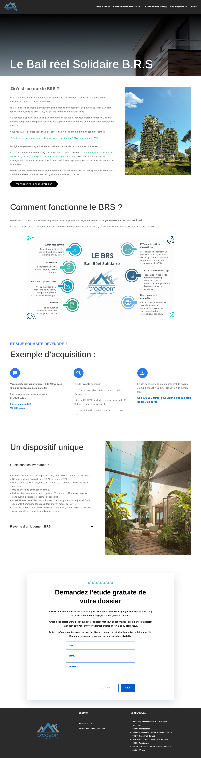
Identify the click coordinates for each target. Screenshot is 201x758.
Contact (193, 7)
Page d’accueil (103, 7)
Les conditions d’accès (156, 7)
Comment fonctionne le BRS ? (127, 7)
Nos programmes (178, 7)
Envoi (128, 688)
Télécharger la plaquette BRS (34, 184)
